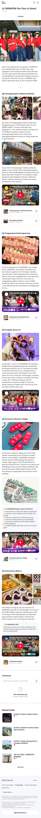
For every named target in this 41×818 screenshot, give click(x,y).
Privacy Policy (19, 785)
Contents (21, 16)
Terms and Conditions (7, 785)
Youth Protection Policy (31, 785)
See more (20, 767)
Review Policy (5, 788)
